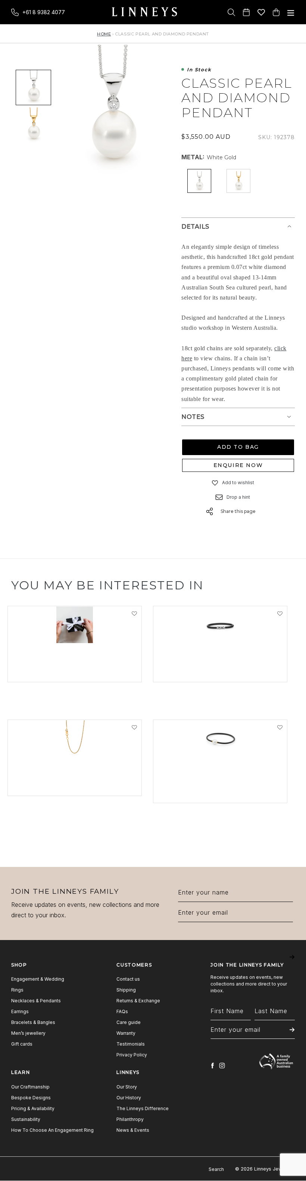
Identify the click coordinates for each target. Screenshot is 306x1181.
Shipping (126, 990)
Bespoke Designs (31, 1097)
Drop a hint (238, 497)
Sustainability (25, 1119)
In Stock (199, 70)
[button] (215, 483)
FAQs (122, 1011)
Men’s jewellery (28, 1033)
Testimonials (130, 1044)
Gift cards (21, 1044)
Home (104, 34)
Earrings (20, 1011)
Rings (17, 990)
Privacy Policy (131, 1055)
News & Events (132, 1130)
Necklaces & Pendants (36, 1000)
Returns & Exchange (138, 1000)
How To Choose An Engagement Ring (52, 1130)
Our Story (126, 1087)
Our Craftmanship (30, 1087)
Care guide (128, 1022)
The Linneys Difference (142, 1108)
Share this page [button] (238, 511)
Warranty (125, 1033)
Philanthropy (130, 1119)
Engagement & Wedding (37, 979)
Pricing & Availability (32, 1108)
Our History (128, 1097)
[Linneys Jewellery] (144, 12)
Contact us (128, 979)
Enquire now (238, 465)
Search (216, 1169)
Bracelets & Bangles (33, 1022)
